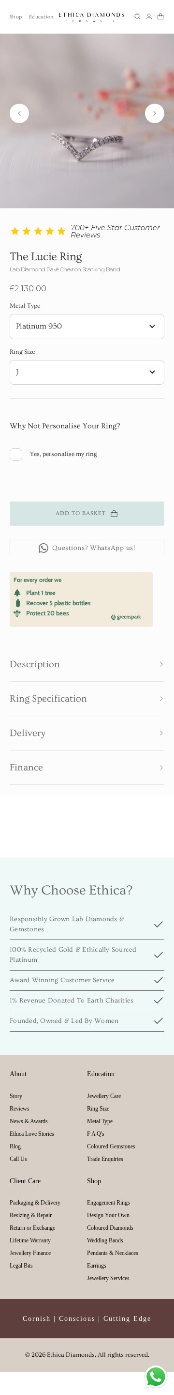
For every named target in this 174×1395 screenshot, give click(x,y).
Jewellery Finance (30, 1253)
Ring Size (22, 351)
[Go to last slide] (19, 113)
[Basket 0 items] (160, 16)
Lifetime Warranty (30, 1240)
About (18, 1074)
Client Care (25, 1181)
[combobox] (87, 326)
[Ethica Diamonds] (92, 17)
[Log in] (149, 16)
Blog (15, 1146)
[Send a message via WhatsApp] (156, 1377)
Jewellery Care (104, 1096)
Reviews (19, 1108)
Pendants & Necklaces (112, 1253)
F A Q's (95, 1133)
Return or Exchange (32, 1227)
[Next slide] (154, 113)
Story (16, 1096)
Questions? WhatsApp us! (94, 548)
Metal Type (25, 305)
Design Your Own (108, 1215)
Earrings (96, 1265)
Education (41, 17)
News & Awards (29, 1121)
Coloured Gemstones (111, 1146)
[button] (137, 16)
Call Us (18, 1159)
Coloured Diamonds (110, 1227)
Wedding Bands (105, 1240)
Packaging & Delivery (35, 1202)
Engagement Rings (108, 1202)
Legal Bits (21, 1265)
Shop (16, 17)
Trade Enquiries (105, 1159)
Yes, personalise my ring (63, 454)
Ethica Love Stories (32, 1133)
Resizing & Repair (31, 1215)
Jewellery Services (108, 1278)
